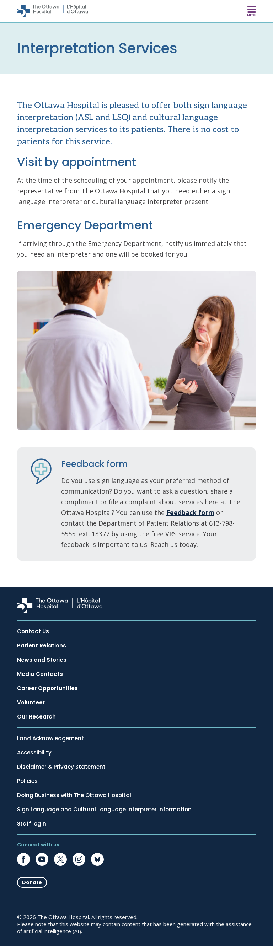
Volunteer (31, 702)
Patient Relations (41, 645)
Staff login (31, 823)
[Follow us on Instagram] (79, 859)
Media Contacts (40, 674)
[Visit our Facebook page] (23, 859)
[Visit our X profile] (60, 859)
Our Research (36, 716)
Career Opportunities (47, 688)
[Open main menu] (251, 11)
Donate (32, 882)
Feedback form (190, 512)
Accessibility (34, 752)
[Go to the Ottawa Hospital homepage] (52, 11)
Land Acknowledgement (50, 738)
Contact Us (33, 631)
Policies (27, 781)
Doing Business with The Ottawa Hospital (74, 795)
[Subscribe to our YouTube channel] (42, 859)
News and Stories (41, 659)
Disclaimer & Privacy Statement (61, 766)
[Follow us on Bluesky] (97, 859)
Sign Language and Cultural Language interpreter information (104, 809)
